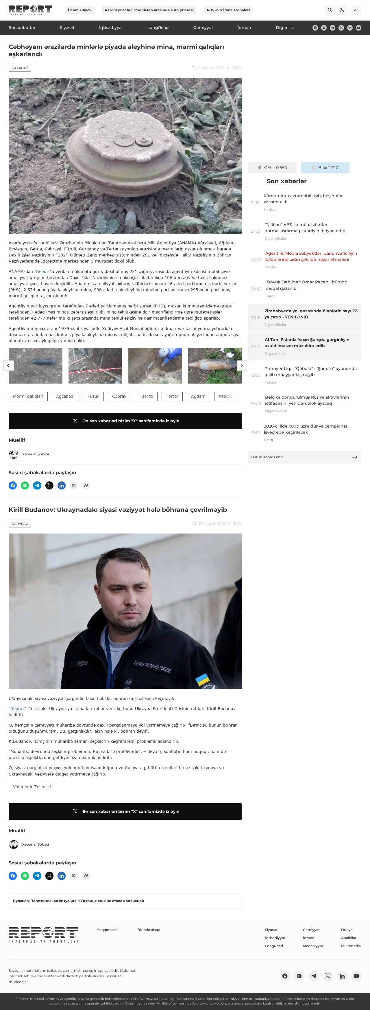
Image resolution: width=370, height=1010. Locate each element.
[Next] (242, 365)
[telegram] (332, 27)
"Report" (43, 271)
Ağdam (198, 396)
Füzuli (93, 396)
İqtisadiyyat (275, 938)
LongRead (274, 946)
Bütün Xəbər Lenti (267, 457)
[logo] (30, 10)
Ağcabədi (65, 396)
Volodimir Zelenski (32, 786)
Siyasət (271, 929)
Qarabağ (20, 68)
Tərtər (172, 396)
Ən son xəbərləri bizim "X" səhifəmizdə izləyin (131, 421)
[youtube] (358, 27)
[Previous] (8, 365)
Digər (282, 27)
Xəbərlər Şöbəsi (35, 454)
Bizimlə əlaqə (148, 929)
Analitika (348, 938)
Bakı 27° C (328, 167)
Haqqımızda (107, 929)
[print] (74, 485)
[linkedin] (350, 27)
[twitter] (341, 27)
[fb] (315, 27)
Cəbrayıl (120, 396)
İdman (308, 938)
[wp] (25, 485)
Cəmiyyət (311, 929)
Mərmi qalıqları (28, 396)
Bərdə (147, 396)
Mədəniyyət (313, 946)
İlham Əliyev (80, 10)
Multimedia (351, 946)
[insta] (324, 27)
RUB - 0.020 (276, 167)
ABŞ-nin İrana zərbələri (228, 10)
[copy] (86, 485)
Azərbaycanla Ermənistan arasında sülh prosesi (149, 10)
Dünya (347, 929)
